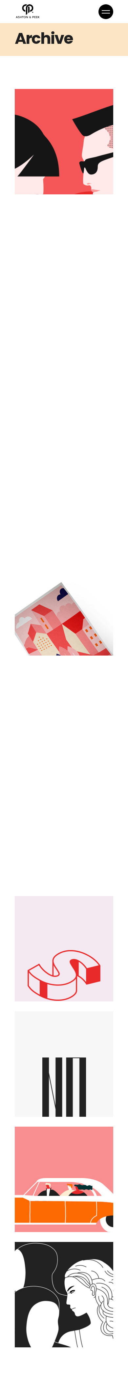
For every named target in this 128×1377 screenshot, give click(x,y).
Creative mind (53, 640)
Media (26, 155)
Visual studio (50, 1101)
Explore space (53, 409)
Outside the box (57, 870)
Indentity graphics (41, 287)
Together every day (56, 1325)
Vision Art (42, 525)
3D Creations (50, 986)
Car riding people (43, 1210)
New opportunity (48, 172)
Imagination (49, 755)
